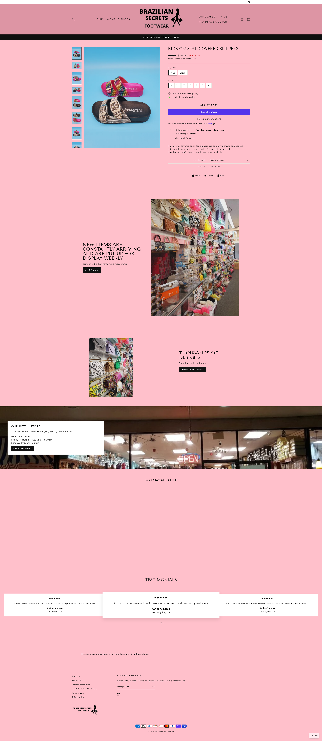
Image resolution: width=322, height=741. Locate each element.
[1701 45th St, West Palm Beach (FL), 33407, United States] (161, 437)
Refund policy (78, 697)
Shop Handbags (193, 369)
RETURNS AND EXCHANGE (84, 689)
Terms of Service (79, 693)
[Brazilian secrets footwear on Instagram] (118, 694)
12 (177, 85)
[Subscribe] (153, 686)
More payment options (209, 118)
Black (183, 72)
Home (99, 19)
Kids (224, 16)
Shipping (172, 58)
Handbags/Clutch (213, 21)
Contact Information (81, 684)
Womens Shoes (118, 19)
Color (172, 68)
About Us (76, 676)
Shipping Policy (78, 680)
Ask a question (209, 167)
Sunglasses (208, 16)
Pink (172, 72)
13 (184, 85)
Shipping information (209, 160)
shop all (91, 270)
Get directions (22, 448)
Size (171, 80)
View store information (185, 138)
